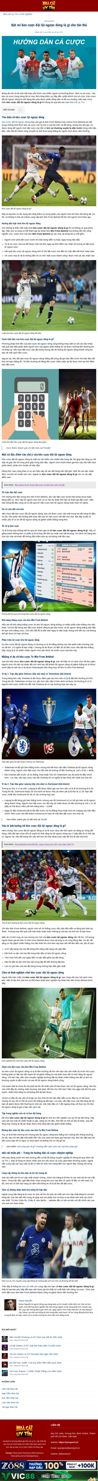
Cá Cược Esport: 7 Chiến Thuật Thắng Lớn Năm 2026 (36, 1371)
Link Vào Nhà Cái (10, 1402)
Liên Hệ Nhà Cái (10, 1389)
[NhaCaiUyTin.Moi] (49, 6)
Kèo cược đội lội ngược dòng (16, 122)
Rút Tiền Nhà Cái (10, 1398)
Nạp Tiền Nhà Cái (10, 1393)
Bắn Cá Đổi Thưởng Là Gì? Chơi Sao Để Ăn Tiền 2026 (36, 1337)
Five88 (46, 448)
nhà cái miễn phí (30, 1286)
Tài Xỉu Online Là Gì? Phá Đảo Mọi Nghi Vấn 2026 (34, 1354)
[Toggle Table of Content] (19, 110)
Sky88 (44, 819)
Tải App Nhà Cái (9, 1407)
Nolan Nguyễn (57, 32)
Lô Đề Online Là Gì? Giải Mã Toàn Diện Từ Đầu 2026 (35, 1346)
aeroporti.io (7, 1441)
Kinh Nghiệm (26, 14)
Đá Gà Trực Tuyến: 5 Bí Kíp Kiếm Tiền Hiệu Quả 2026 (35, 1363)
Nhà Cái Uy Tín (10, 14)
